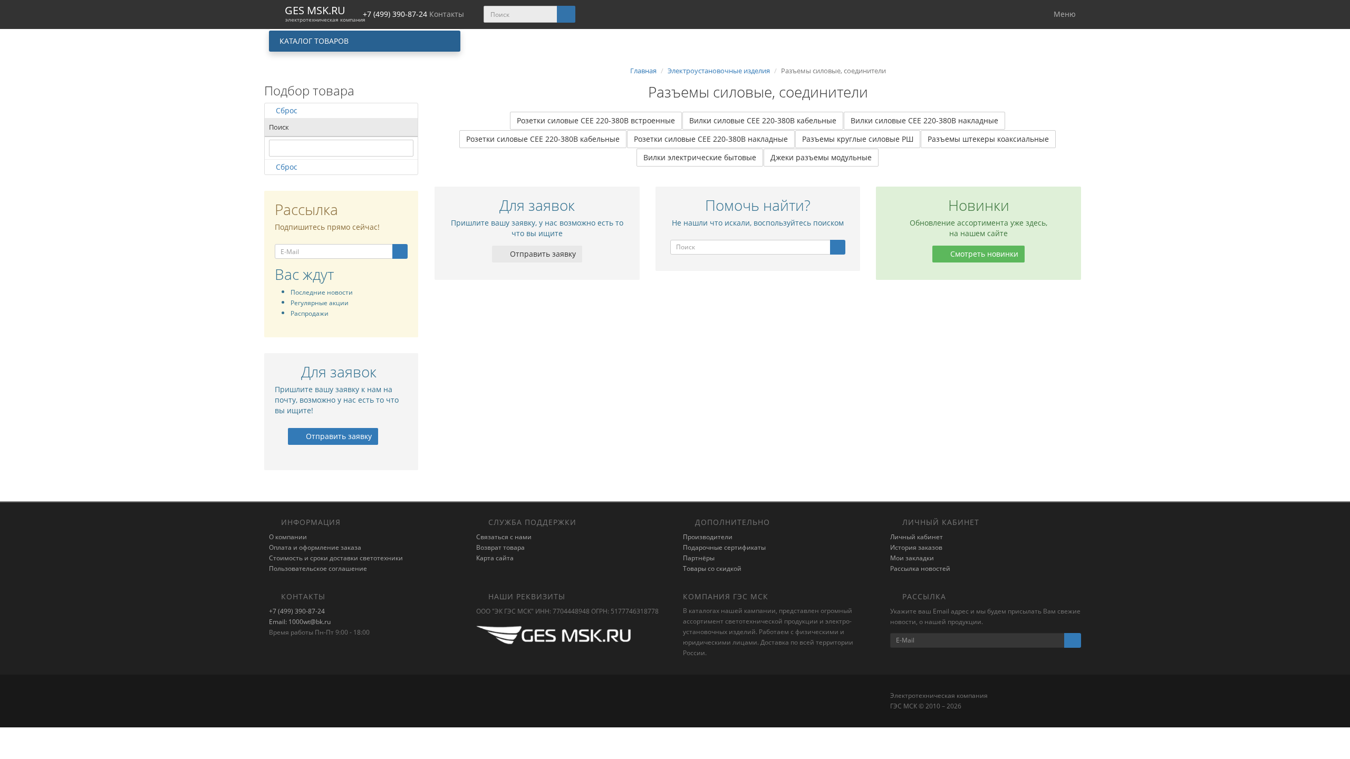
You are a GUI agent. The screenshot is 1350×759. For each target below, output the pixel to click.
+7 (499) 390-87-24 (297, 611)
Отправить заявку (338, 436)
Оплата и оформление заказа (315, 547)
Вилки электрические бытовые (699, 157)
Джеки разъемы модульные (821, 157)
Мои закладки (912, 557)
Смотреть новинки (983, 254)
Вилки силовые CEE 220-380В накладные (924, 120)
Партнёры (699, 557)
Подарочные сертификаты (724, 547)
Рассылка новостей (920, 568)
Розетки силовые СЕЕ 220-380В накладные (711, 139)
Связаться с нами (504, 536)
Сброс (286, 110)
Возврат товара (500, 547)
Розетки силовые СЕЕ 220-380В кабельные (543, 139)
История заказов (916, 547)
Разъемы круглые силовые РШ (857, 139)
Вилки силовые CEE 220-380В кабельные (762, 120)
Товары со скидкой (712, 568)
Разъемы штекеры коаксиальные (988, 139)
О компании (288, 536)
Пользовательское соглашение (318, 568)
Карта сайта (495, 557)
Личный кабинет (916, 536)
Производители (707, 536)
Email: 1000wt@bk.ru (300, 621)
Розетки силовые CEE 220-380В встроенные (596, 120)
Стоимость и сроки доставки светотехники (336, 557)
